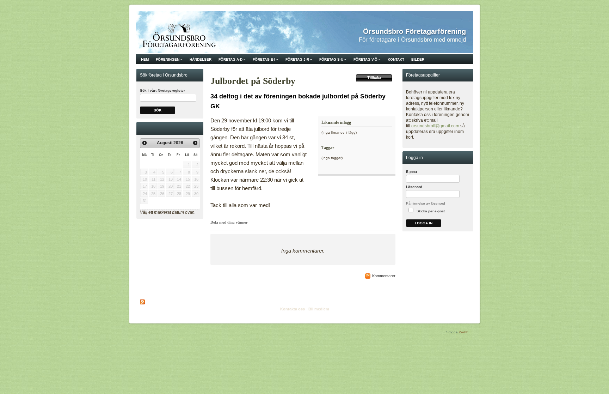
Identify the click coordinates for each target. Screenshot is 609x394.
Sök (157, 110)
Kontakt (396, 59)
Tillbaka (374, 77)
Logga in (423, 223)
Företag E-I (265, 59)
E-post (411, 172)
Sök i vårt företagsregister (162, 90)
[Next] (195, 142)
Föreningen (169, 59)
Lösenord (414, 187)
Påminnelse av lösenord (425, 203)
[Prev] (144, 142)
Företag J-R (298, 59)
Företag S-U (332, 59)
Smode (452, 332)
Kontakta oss (292, 309)
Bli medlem (318, 309)
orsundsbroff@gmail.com (435, 125)
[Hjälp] (468, 173)
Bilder (417, 59)
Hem (145, 59)
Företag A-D (232, 59)
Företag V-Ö (367, 59)
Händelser (200, 59)
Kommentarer (383, 276)
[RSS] (143, 302)
